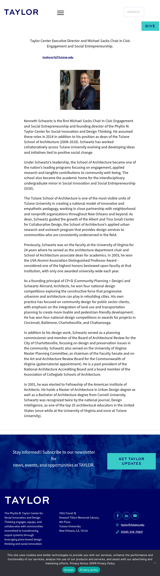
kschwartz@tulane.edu (57, 57)
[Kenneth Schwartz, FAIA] (80, 90)
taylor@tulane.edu (132, 524)
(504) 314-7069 (132, 532)
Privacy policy (89, 569)
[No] (155, 563)
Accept (69, 569)
